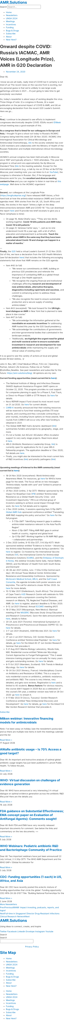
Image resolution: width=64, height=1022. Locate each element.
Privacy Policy (32, 946)
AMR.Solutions (13, 2)
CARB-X (10, 407)
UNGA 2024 (11, 18)
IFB (33, 494)
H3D (23, 594)
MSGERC (25, 612)
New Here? (11, 39)
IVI (16, 555)
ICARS (30, 558)
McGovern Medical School (18, 579)
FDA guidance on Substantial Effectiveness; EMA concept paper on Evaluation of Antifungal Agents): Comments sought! (32, 815)
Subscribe (10, 33)
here (12, 211)
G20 (14, 251)
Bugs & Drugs (12, 30)
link (30, 143)
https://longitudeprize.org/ (13, 195)
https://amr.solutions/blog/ (19, 373)
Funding (10, 27)
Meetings (10, 21)
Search (3, 7)
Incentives (11, 24)
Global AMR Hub (13, 512)
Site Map (8, 952)
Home (9, 12)
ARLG (35, 579)
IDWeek (57, 122)
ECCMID (40, 606)
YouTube (53, 172)
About (9, 36)
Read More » (6, 740)
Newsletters (11, 15)
